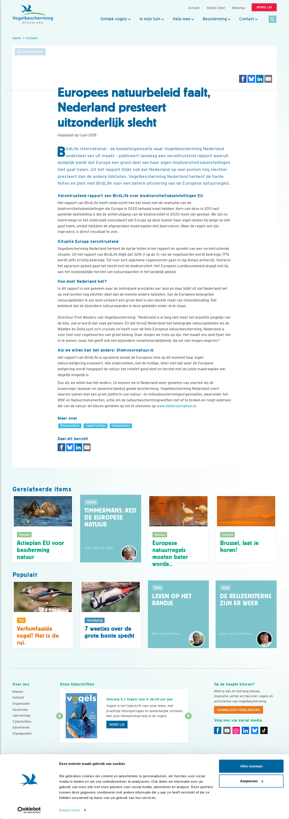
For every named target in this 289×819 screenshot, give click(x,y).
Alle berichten (32, 51)
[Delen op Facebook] (243, 79)
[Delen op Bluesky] (251, 79)
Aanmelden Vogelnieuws (238, 710)
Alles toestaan (251, 766)
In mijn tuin (150, 19)
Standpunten (22, 733)
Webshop (238, 8)
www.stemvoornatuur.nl (176, 406)
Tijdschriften (21, 721)
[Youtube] (227, 730)
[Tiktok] (264, 730)
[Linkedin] (245, 730)
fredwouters (121, 425)
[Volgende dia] (188, 729)
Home (16, 38)
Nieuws (17, 691)
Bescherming (215, 19)
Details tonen (69, 810)
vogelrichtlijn (95, 425)
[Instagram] (236, 730)
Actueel (31, 38)
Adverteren (21, 727)
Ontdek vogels (113, 19)
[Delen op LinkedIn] (260, 79)
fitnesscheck (69, 425)
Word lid (117, 724)
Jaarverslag (21, 715)
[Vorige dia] (59, 729)
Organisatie (21, 703)
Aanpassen (249, 781)
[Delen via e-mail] (268, 79)
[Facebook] (217, 730)
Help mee (181, 19)
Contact (246, 19)
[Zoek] (273, 19)
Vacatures (20, 709)
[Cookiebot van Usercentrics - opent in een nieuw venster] (29, 810)
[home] (32, 14)
